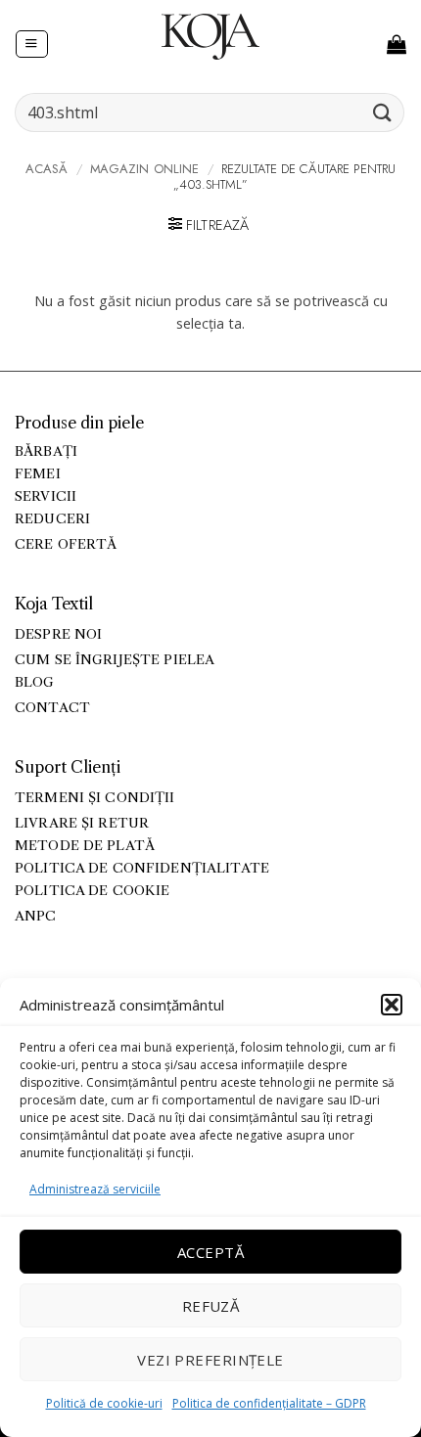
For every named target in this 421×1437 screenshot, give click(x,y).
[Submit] (382, 112)
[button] (391, 1004)
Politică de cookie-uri (104, 1403)
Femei (38, 474)
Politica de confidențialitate (142, 868)
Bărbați (46, 451)
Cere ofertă (66, 544)
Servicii (45, 496)
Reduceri (52, 519)
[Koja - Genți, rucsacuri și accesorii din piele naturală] (210, 36)
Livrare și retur (82, 823)
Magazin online (145, 168)
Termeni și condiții (95, 797)
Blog (35, 682)
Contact (52, 707)
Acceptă (210, 1252)
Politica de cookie (92, 890)
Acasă (47, 168)
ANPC (36, 916)
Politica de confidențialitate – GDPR (269, 1403)
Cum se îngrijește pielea (114, 659)
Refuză (211, 1306)
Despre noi (58, 634)
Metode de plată (85, 845)
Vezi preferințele (210, 1360)
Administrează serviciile (95, 1189)
